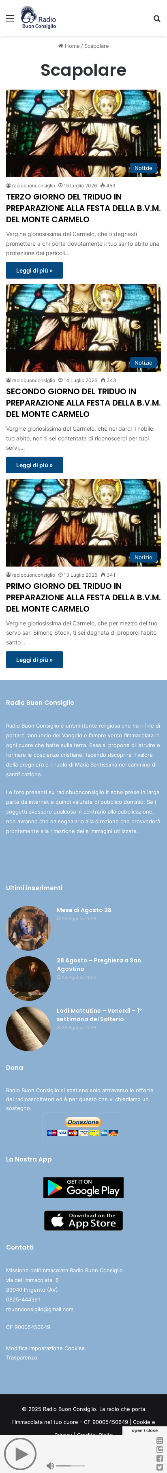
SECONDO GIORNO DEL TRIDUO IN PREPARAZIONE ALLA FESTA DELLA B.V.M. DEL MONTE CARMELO (83, 403)
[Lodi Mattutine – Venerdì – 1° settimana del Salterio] (28, 1029)
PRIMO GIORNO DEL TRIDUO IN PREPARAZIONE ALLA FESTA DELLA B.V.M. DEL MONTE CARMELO (83, 597)
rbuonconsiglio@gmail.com (39, 1309)
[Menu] (10, 21)
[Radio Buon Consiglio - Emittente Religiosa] (38, 18)
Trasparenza (21, 1357)
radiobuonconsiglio (33, 186)
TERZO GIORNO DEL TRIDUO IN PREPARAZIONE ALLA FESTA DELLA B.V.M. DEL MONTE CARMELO (83, 208)
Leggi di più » (34, 270)
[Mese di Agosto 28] (28, 928)
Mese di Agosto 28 (84, 910)
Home (71, 46)
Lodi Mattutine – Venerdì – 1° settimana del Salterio (99, 1015)
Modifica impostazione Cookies (45, 1348)
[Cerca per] (157, 21)
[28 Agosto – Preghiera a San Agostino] (28, 978)
